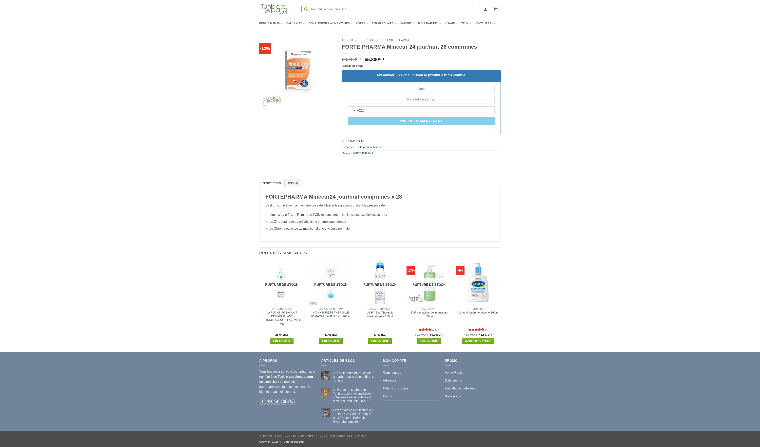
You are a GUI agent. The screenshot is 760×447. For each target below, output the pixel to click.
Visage (450, 23)
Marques (376, 40)
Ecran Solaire (382, 23)
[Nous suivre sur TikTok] (277, 402)
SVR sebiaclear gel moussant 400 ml (429, 314)
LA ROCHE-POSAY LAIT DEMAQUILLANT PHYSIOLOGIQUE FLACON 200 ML (282, 318)
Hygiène (406, 23)
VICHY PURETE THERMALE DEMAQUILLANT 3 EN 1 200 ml (331, 314)
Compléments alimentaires (329, 23)
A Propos (265, 435)
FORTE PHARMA (363, 153)
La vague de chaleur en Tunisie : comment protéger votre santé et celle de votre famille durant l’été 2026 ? (352, 395)
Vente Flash (484, 23)
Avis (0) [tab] (293, 183)
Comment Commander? (301, 435)
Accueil (348, 40)
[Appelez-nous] (291, 402)
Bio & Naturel (428, 23)
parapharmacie (304, 371)
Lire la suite (282, 341)
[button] (486, 9)
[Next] (501, 306)
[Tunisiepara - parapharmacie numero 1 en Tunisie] (275, 9)
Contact (361, 435)
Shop (361, 40)
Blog (278, 435)
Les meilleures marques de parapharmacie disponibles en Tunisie (354, 376)
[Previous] (259, 306)
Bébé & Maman (269, 23)
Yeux (464, 23)
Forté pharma (398, 40)
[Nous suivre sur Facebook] (263, 402)
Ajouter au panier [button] (478, 341)
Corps (360, 23)
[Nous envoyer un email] (284, 402)
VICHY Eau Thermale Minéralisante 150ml (380, 314)
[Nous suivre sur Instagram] (270, 402)
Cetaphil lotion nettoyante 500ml (478, 312)
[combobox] (356, 111)
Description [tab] (271, 183)
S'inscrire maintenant (421, 121)
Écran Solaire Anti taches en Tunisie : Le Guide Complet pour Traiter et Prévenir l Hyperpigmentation (353, 415)
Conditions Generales (336, 435)
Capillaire (294, 23)
